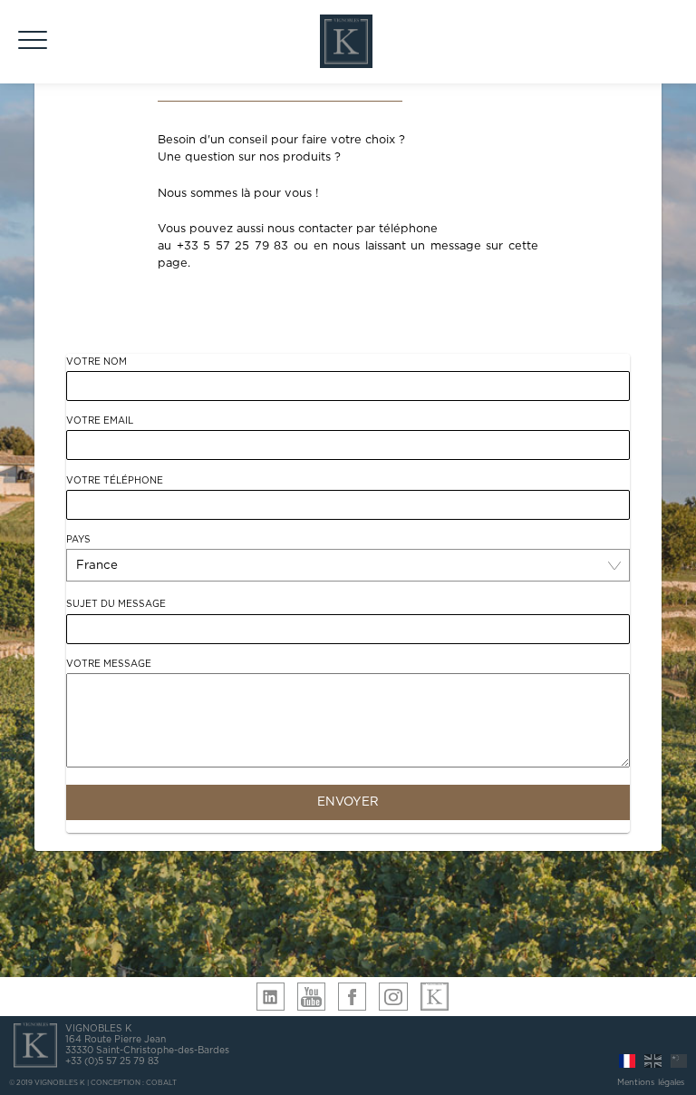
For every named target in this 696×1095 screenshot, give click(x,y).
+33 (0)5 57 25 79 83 (112, 1061)
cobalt (161, 1083)
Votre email (99, 420)
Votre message (108, 664)
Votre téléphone (114, 480)
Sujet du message (116, 604)
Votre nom (96, 362)
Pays (78, 539)
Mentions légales (651, 1083)
